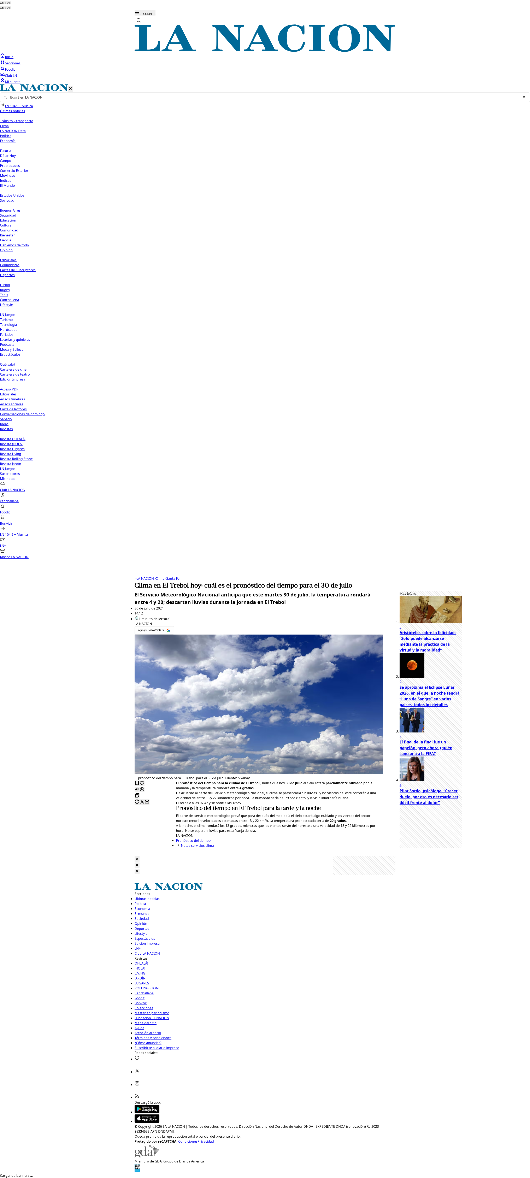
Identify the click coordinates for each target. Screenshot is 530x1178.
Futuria (5, 150)
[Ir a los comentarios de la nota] (142, 783)
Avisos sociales (11, 404)
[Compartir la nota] (137, 789)
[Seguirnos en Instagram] (137, 1084)
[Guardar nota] (137, 783)
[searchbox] (263, 97)
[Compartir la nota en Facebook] (137, 802)
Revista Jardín (10, 463)
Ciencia (5, 240)
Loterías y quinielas (15, 339)
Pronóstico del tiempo (203, 808)
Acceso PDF (9, 389)
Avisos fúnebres (12, 399)
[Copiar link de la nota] (137, 796)
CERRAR (5, 2)
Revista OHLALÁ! (12, 439)
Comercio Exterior (14, 170)
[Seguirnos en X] (137, 1072)
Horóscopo (9, 329)
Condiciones (188, 1141)
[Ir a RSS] (137, 1097)
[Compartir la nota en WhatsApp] (142, 789)
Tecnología (8, 324)
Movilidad (7, 175)
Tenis (4, 295)
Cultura (6, 225)
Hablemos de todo (14, 245)
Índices (5, 180)
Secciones (12, 63)
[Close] (137, 859)
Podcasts (7, 344)
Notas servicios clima (197, 845)
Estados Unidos (12, 195)
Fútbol (5, 285)
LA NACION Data (13, 131)
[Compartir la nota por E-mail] (147, 802)
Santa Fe (171, 578)
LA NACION (144, 578)
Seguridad (8, 215)
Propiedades (10, 165)
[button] (265, 321)
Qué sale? (7, 364)
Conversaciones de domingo (22, 414)
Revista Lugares (12, 449)
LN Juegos (8, 314)
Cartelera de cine (13, 369)
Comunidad (9, 230)
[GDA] (147, 1156)
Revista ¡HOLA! (11, 444)
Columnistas (9, 265)
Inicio (9, 57)
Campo (5, 160)
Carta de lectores (13, 409)
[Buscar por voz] (524, 97)
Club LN (11, 75)
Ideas (4, 424)
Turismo (6, 319)
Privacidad (206, 1141)
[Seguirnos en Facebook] (137, 1059)
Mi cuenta (12, 81)
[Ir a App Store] (147, 1121)
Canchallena (9, 300)
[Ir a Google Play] (147, 1112)
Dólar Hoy (8, 155)
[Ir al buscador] (139, 20)
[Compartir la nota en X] (142, 802)
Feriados (6, 334)
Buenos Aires (10, 210)
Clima (4, 126)
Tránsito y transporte (16, 121)
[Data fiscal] (137, 1170)
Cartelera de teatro (15, 374)
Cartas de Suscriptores (18, 270)
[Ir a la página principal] (265, 50)
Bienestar (7, 235)
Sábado (6, 419)
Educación (8, 220)
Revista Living (10, 454)
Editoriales (8, 260)
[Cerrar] (70, 89)
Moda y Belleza (11, 349)
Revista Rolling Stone (16, 459)
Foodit (10, 69)
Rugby (5, 290)
